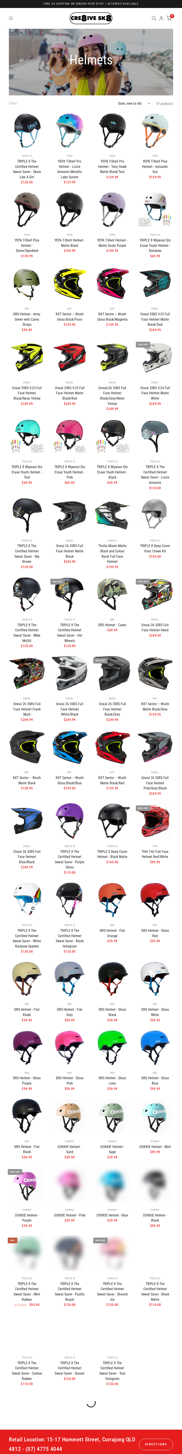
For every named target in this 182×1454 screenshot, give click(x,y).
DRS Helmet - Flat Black (27, 1149)
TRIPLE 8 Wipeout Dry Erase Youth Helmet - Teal (26, 472)
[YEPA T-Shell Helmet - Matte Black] (69, 210)
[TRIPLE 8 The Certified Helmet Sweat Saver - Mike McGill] (27, 594)
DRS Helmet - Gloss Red (155, 933)
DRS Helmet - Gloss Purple (27, 1080)
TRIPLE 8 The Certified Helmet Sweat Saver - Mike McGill (26, 633)
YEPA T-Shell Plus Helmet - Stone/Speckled (27, 245)
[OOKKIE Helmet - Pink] (69, 1185)
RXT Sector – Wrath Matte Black (27, 780)
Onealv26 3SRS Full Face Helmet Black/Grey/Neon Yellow (112, 396)
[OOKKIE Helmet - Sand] (69, 1116)
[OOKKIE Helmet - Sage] (112, 1116)
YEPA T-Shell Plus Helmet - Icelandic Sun (155, 166)
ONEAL (155, 308)
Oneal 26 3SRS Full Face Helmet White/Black (69, 709)
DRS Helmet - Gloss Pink (69, 1080)
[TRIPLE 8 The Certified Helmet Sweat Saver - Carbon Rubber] (27, 1332)
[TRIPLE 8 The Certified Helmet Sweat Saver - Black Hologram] (69, 900)
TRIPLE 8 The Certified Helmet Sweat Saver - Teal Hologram (112, 1371)
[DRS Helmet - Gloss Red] (155, 900)
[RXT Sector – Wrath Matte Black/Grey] (155, 673)
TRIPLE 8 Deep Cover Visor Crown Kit (155, 548)
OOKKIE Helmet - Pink (69, 1215)
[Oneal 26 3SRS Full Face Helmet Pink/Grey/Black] (155, 747)
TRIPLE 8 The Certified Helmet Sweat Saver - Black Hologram (70, 938)
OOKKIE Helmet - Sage (112, 1149)
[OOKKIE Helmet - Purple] (27, 1185)
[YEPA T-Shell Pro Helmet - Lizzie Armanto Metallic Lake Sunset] (69, 131)
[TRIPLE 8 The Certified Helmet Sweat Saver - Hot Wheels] (69, 594)
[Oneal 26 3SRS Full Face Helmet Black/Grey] (112, 673)
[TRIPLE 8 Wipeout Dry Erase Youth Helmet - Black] (112, 436)
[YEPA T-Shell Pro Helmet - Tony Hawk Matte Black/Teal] (112, 131)
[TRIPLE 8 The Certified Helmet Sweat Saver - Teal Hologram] (112, 1332)
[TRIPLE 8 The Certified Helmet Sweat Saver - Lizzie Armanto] (155, 436)
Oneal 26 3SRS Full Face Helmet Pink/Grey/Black (155, 783)
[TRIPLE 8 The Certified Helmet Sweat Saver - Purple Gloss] (69, 821)
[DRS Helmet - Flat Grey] (69, 979)
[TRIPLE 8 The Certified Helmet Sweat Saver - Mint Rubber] (27, 1253)
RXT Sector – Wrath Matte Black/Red (112, 780)
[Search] (154, 18)
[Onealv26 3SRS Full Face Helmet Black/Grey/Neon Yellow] (112, 357)
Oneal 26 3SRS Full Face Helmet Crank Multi (27, 709)
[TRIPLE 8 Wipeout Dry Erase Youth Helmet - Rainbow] (155, 210)
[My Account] (161, 18)
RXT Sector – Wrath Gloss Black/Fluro (70, 317)
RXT (69, 308)
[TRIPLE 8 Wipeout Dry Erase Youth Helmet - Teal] (27, 436)
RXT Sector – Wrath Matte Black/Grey (155, 706)
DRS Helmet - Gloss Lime (112, 1080)
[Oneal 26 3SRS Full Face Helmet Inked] (155, 594)
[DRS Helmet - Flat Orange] (112, 900)
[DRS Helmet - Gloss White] (155, 979)
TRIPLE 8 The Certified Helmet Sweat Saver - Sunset (70, 1368)
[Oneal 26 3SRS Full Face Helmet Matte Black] (69, 515)
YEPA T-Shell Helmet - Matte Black (69, 243)
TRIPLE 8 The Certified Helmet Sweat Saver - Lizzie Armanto (155, 475)
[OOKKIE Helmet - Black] (155, 1185)
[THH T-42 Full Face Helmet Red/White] (155, 821)
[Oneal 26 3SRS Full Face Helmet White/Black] (69, 673)
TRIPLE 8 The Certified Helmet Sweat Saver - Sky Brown (27, 554)
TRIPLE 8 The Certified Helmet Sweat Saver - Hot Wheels (69, 633)
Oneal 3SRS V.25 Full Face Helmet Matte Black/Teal (155, 319)
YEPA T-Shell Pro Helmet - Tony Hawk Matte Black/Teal (112, 166)
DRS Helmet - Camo (112, 625)
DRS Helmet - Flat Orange (112, 933)
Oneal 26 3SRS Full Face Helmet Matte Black (69, 551)
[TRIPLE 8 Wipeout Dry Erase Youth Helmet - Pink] (69, 436)
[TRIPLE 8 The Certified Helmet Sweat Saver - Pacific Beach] (69, 1253)
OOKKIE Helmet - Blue (112, 1215)
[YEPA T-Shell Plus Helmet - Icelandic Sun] (155, 131)
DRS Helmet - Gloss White (155, 1012)
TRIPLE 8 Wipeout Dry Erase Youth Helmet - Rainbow (155, 245)
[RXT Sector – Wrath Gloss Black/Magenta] (112, 283)
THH (155, 846)
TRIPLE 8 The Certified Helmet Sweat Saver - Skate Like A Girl (27, 169)
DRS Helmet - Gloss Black (112, 1012)
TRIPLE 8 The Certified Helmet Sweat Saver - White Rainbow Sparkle (27, 938)
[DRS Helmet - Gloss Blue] (155, 1047)
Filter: (13, 103)
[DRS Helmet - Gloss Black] (112, 979)
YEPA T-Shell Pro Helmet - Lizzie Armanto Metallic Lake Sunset (69, 169)
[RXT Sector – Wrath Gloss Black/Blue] (69, 747)
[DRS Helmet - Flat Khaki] (27, 979)
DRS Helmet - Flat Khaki (27, 1012)
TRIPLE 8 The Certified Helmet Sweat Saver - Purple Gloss (69, 859)
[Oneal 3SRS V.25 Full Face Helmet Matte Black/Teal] (155, 283)
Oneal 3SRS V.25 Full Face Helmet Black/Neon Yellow (27, 393)
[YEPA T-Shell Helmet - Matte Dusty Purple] (112, 210)
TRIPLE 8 (27, 156)
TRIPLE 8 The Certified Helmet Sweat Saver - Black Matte (155, 1292)
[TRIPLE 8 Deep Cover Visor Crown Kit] (155, 515)
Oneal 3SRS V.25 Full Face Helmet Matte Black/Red (70, 393)
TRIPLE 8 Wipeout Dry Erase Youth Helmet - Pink (69, 472)
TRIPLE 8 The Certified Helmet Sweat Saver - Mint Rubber (27, 1292)
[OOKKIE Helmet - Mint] (155, 1116)
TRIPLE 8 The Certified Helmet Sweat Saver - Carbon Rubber (27, 1371)
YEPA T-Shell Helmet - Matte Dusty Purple (112, 243)
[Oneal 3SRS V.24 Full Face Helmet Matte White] (155, 357)
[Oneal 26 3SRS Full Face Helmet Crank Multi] (27, 673)
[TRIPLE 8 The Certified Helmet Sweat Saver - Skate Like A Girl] (27, 131)
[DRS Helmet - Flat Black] (27, 1116)
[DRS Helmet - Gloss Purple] (27, 1047)
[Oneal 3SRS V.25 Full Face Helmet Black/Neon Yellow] (27, 357)
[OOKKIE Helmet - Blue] (112, 1185)
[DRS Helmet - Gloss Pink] (69, 1047)
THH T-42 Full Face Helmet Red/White (155, 854)
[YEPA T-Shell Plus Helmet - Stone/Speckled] (27, 210)
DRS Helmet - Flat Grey (69, 1012)
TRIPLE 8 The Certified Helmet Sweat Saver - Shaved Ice (112, 1292)
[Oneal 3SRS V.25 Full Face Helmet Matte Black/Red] (69, 357)
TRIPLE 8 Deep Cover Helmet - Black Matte (112, 854)
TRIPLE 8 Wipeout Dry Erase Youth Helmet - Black (112, 472)
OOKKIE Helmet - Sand (69, 1149)
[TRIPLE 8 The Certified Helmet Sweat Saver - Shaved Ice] (112, 1253)
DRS (27, 308)
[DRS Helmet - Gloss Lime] (112, 1047)
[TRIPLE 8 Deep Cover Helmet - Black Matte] (112, 821)
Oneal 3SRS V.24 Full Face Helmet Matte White (155, 393)
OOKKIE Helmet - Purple (27, 1218)
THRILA (112, 540)
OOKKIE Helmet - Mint (155, 1147)
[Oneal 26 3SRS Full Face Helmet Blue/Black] (27, 821)
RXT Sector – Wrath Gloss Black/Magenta (112, 317)
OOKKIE (69, 1141)
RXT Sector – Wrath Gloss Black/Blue (70, 780)
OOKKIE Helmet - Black (155, 1218)
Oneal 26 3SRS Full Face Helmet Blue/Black (27, 857)
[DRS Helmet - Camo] (112, 594)
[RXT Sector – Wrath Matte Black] (27, 747)
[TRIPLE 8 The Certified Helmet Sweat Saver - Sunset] (69, 1332)
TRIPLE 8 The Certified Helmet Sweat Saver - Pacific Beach (70, 1292)
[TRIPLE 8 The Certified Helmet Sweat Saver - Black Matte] (155, 1253)
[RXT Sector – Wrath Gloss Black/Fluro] (69, 283)
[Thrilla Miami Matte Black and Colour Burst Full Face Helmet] (112, 515)
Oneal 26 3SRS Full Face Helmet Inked (155, 627)
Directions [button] (156, 1444)
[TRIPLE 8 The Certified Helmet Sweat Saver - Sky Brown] (27, 515)
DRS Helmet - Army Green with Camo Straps (26, 319)
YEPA (70, 156)
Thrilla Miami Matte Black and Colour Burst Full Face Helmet (112, 554)
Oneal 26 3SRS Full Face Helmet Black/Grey (112, 709)
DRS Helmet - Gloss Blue (155, 1080)
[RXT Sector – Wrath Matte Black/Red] (112, 747)
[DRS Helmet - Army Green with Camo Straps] (27, 283)
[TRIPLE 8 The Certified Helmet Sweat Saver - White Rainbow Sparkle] (27, 900)
